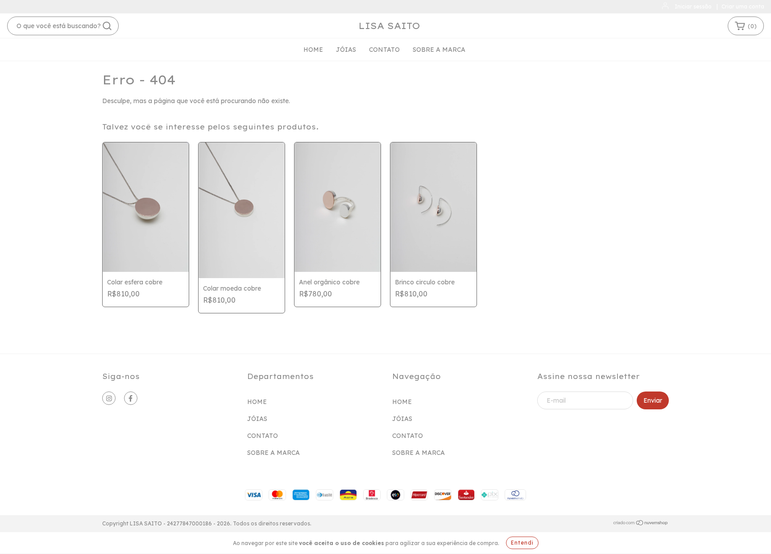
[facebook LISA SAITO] (130, 398)
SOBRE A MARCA (439, 50)
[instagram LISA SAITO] (109, 398)
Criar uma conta (742, 6)
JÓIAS (346, 50)
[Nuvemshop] (641, 524)
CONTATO (384, 50)
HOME (313, 50)
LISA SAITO (389, 25)
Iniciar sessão (693, 6)
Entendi (522, 542)
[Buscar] (107, 26)
